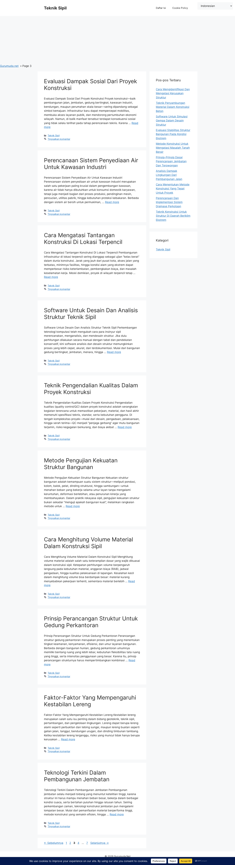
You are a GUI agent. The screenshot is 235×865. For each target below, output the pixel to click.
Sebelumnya (53, 843)
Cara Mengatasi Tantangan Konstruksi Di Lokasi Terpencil (83, 238)
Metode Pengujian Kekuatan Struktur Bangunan (81, 463)
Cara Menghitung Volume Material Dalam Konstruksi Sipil (88, 542)
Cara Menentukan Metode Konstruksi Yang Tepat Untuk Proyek (172, 188)
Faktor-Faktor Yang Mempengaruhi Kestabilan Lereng (90, 701)
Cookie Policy (180, 7)
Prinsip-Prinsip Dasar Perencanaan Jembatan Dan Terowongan (171, 161)
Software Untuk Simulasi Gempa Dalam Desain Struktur (172, 120)
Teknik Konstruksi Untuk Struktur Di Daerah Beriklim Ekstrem (173, 215)
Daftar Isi (161, 7)
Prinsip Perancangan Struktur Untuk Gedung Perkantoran (91, 621)
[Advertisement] (117, 40)
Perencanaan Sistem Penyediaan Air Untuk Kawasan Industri (91, 163)
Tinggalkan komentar (59, 139)
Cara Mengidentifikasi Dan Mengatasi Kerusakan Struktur (173, 93)
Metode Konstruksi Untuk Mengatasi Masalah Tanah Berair (173, 147)
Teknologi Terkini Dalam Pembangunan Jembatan (76, 776)
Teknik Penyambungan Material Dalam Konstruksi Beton (172, 107)
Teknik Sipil (55, 8)
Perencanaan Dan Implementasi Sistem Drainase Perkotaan (169, 202)
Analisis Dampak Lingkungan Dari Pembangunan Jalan (169, 175)
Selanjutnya (99, 843)
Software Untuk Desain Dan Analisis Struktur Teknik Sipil (91, 313)
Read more (112, 202)
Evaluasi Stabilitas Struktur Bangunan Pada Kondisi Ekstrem (173, 134)
